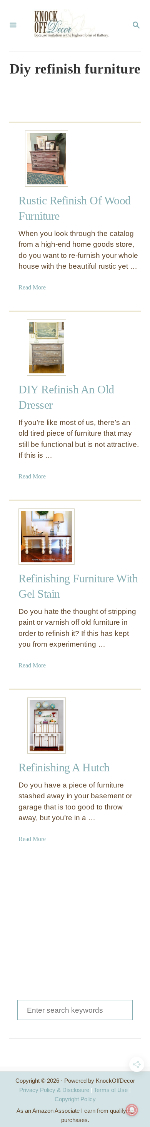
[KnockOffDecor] (74, 26)
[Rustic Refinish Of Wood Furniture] (46, 158)
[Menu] (13, 26)
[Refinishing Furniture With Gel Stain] (46, 536)
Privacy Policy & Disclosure (54, 1090)
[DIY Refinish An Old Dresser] (46, 347)
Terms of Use (111, 1090)
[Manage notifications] (132, 1110)
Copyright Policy (75, 1099)
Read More (32, 287)
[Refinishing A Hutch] (46, 725)
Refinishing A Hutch (64, 767)
